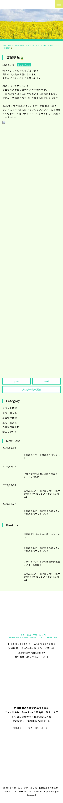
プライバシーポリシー (39, 728)
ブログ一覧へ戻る (31, 389)
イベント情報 (9, 407)
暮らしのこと (9, 422)
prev (16, 381)
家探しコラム (9, 412)
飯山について (9, 431)
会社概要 (17, 728)
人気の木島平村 (10, 426)
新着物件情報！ (10, 417)
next (46, 381)
